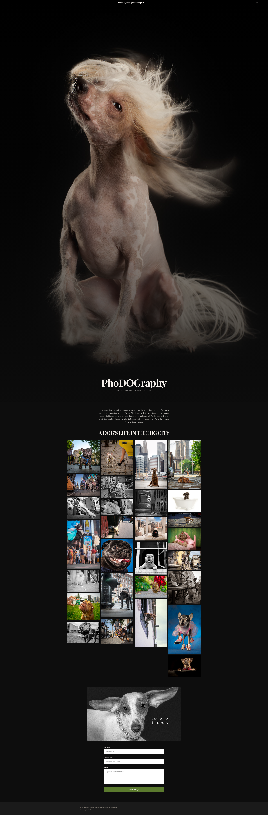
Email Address (108, 757)
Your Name (107, 747)
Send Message (134, 790)
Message (106, 767)
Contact (258, 3)
